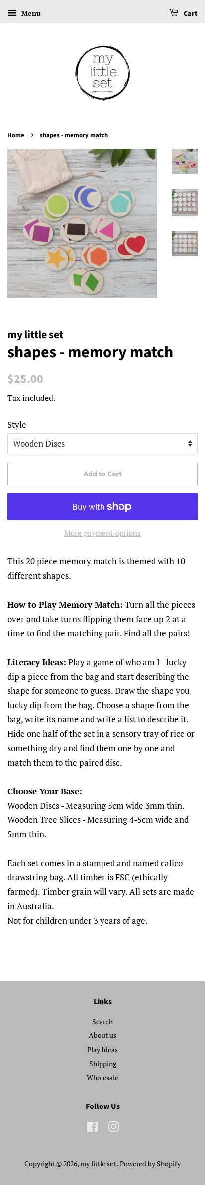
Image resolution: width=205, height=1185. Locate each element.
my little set (98, 1163)
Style (16, 424)
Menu (30, 13)
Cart (190, 14)
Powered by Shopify (150, 1163)
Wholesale (102, 1077)
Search (102, 1021)
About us (102, 1035)
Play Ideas (102, 1049)
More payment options (102, 533)
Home (15, 135)
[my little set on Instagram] (113, 1128)
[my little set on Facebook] (92, 1128)
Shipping (102, 1063)
